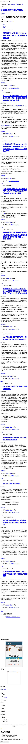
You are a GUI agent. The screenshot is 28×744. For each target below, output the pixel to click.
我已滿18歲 (3, 741)
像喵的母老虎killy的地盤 (12, 10)
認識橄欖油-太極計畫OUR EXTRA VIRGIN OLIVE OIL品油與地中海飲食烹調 (15, 35)
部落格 (4, 26)
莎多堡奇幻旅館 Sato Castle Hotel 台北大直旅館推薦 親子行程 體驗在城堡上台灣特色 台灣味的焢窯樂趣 (15, 291)
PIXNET (6, 724)
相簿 (4, 24)
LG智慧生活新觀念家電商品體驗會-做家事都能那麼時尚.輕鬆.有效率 (14, 523)
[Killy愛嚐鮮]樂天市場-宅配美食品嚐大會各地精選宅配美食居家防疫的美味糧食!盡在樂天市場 (15, 191)
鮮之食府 (3, 213)
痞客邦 (7, 85)
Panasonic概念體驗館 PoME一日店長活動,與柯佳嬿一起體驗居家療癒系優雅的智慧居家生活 (15, 98)
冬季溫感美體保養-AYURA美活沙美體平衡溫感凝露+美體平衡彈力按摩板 (15, 574)
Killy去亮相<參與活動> (14, 88)
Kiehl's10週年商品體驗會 (11, 483)
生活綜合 (11, 22)
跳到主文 (3, 13)
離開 (7, 741)
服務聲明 (14, 726)
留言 (11, 85)
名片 (4, 27)
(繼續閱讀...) (3, 82)
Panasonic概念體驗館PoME (18, 105)
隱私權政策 (23, 724)
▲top (2, 90)
